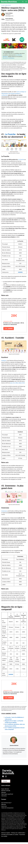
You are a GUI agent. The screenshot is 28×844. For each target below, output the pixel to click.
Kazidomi (3, 360)
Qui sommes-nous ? (6, 802)
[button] (22, 1)
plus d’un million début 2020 (17, 383)
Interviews (4, 795)
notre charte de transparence (16, 70)
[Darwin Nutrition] (9, 1)
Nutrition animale (5, 790)
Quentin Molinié (9, 13)
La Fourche (10, 134)
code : (9, 328)
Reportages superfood (7, 794)
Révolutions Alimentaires (8, 58)
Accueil (2, 5)
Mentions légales (5, 832)
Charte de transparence (7, 808)
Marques (3, 792)
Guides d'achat (8, 5)
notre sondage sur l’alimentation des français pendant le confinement (13, 93)
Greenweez (4, 511)
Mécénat (3, 804)
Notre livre (4, 806)
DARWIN (20, 272)
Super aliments (5, 789)
